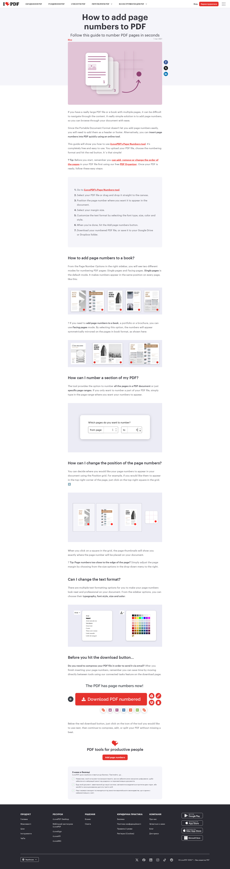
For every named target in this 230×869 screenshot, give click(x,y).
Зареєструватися (209, 4)
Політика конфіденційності (129, 824)
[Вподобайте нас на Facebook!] (144, 860)
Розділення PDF (56, 4)
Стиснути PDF (78, 4)
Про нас (153, 819)
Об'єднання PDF (33, 4)
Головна (24, 819)
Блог (151, 829)
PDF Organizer (128, 164)
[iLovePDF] (11, 4)
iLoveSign (57, 831)
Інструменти (26, 833)
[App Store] (192, 823)
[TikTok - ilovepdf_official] (164, 860)
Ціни (22, 829)
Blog (70, 40)
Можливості (25, 824)
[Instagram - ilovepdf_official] (157, 860)
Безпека (120, 819)
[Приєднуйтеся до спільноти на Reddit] (171, 860)
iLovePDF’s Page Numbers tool (128, 143)
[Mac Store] (192, 830)
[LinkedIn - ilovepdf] (150, 860)
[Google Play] (192, 815)
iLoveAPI (57, 836)
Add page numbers (115, 757)
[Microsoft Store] (192, 838)
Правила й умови (124, 829)
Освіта (88, 824)
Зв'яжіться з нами (157, 824)
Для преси (154, 833)
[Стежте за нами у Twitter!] (137, 860)
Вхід (196, 4)
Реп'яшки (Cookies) (125, 833)
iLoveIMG (57, 841)
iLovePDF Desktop (61, 819)
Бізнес (88, 819)
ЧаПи (22, 838)
